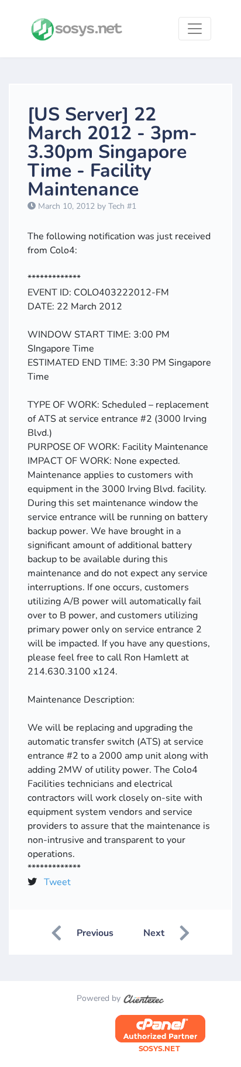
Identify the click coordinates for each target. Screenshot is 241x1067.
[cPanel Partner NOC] (160, 1034)
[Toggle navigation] (194, 28)
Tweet (57, 882)
